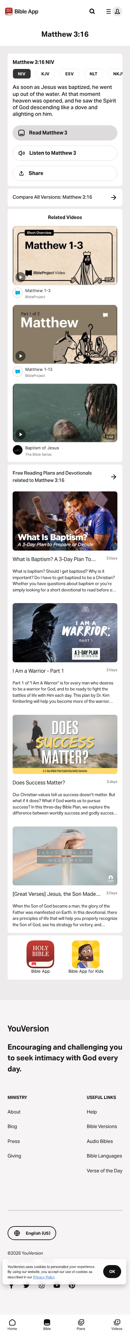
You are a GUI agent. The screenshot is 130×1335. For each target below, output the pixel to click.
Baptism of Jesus (47, 447)
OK (112, 1271)
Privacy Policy (44, 1276)
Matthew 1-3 (43, 290)
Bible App (40, 971)
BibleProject (35, 297)
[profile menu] (113, 11)
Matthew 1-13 (44, 369)
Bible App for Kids (85, 971)
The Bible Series (38, 454)
